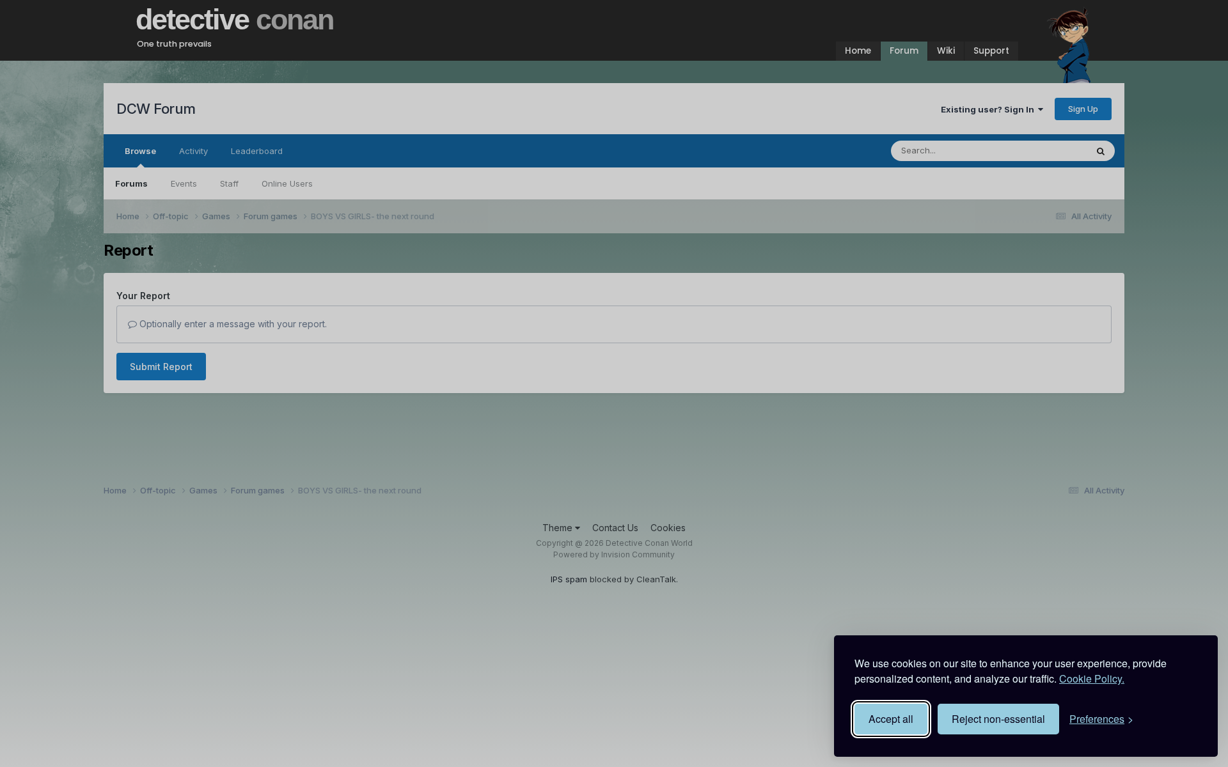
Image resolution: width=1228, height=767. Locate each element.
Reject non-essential (998, 718)
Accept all (891, 718)
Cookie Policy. (1091, 678)
